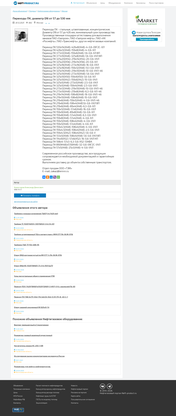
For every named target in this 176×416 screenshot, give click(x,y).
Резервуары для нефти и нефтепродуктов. (32, 366)
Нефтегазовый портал (79, 389)
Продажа (32, 11)
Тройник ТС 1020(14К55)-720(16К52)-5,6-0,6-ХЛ (34, 224)
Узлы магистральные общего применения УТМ (34, 276)
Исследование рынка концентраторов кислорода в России (39, 356)
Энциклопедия (41, 403)
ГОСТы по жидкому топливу (46, 399)
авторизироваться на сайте (25, 201)
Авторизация (79, 3)
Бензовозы (140, 3)
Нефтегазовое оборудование (49, 11)
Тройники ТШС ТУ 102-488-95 (26, 245)
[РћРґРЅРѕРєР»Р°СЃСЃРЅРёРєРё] (47, 177)
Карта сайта (75, 396)
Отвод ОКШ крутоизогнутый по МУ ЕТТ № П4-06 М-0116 (38, 255)
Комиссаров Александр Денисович (28, 187)
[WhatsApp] (58, 177)
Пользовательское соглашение (83, 399)
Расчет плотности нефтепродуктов (49, 386)
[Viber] (54, 177)
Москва (64, 11)
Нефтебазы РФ (19, 399)
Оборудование (114, 3)
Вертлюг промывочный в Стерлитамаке (31, 325)
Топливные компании (21, 389)
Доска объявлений (20, 11)
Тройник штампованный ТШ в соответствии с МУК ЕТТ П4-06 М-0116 (43, 234)
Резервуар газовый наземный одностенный (33, 335)
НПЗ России (18, 396)
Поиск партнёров (156, 3)
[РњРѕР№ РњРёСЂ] (51, 177)
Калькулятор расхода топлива (47, 392)
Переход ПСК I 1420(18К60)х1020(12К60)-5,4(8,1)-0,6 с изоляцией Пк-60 (44, 286)
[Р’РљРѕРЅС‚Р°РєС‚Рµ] (43, 177)
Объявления (91, 3)
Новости (74, 386)
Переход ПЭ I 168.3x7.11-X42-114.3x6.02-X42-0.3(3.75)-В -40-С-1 (41, 297)
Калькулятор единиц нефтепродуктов (50, 389)
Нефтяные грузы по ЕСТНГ (46, 396)
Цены (102, 3)
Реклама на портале (79, 392)
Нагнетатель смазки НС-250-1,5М (28, 346)
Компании (128, 3)
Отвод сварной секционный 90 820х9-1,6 (31, 307)
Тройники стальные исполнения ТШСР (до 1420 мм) (36, 213)
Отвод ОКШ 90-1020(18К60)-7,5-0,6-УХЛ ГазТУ (33, 266)
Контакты (17, 403)
